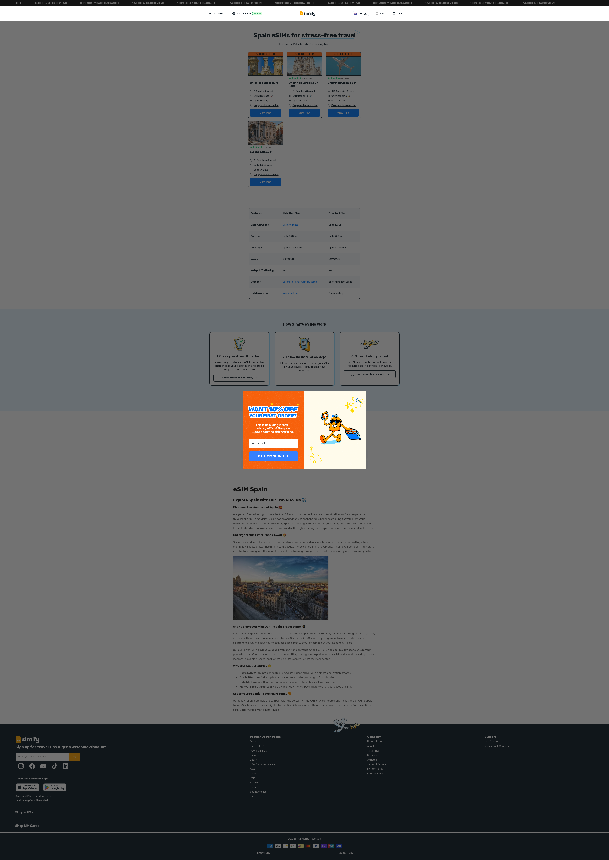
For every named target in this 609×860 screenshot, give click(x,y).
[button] (217, 13)
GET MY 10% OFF (273, 456)
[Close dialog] (358, 400)
